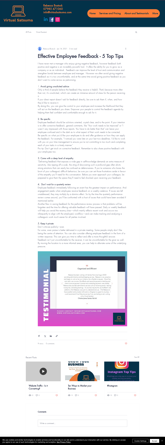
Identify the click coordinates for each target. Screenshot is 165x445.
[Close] (162, 441)
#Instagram (112, 385)
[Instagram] (57, 19)
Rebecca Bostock (52, 5)
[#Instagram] (121, 371)
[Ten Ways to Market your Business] (82, 371)
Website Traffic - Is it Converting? (38, 387)
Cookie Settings (140, 441)
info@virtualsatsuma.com (57, 12)
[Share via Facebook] (39, 336)
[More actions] (125, 48)
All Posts (28, 32)
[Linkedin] (45, 19)
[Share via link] (57, 336)
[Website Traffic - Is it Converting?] (43, 371)
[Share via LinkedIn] (51, 336)
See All (136, 357)
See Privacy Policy (64, 442)
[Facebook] (51, 19)
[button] (136, 32)
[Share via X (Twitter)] (45, 336)
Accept (154, 441)
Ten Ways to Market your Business (79, 387)
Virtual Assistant (41, 32)
